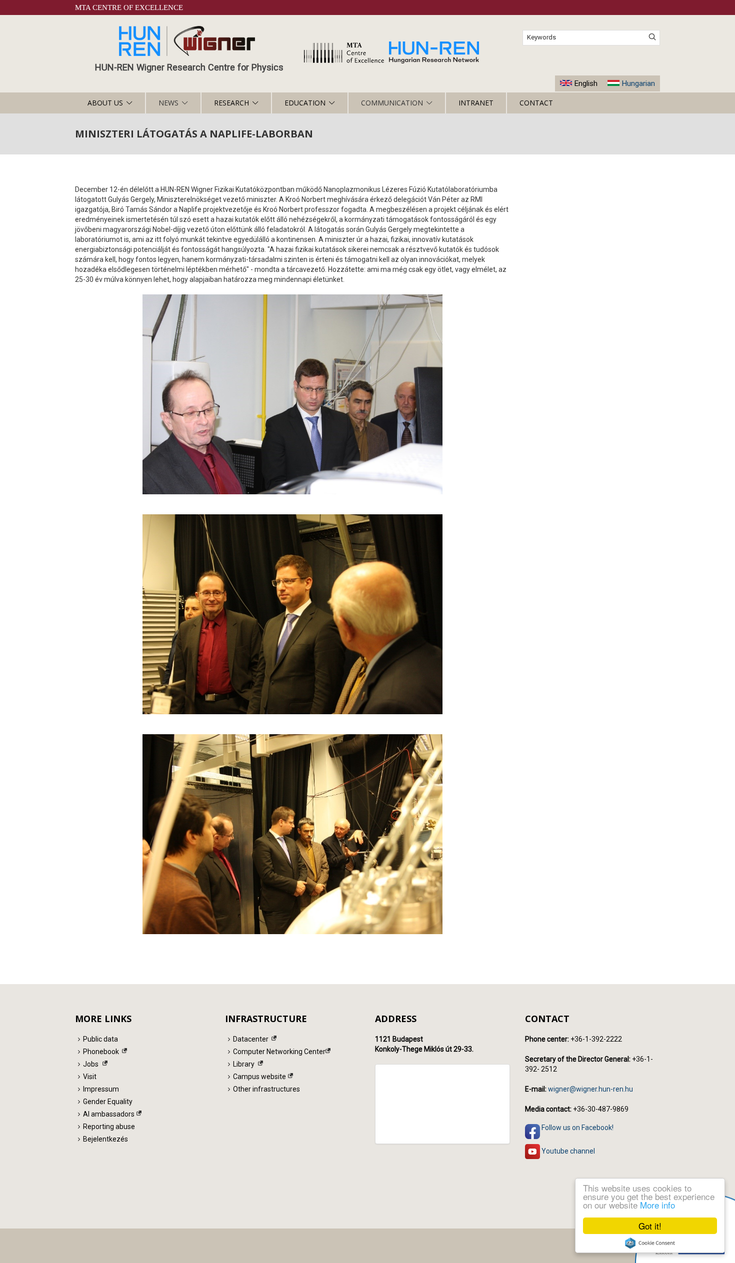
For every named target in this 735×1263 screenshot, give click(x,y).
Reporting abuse (109, 1127)
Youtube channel (567, 1151)
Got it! (650, 1226)
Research (231, 102)
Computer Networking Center (279, 1052)
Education (305, 102)
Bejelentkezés (105, 1139)
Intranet (476, 102)
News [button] (168, 102)
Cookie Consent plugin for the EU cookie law (650, 1243)
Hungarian (638, 83)
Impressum (101, 1089)
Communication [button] (392, 102)
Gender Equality (107, 1102)
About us (105, 102)
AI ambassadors (108, 1114)
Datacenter (250, 1039)
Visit (89, 1077)
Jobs (90, 1064)
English (586, 83)
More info (657, 1205)
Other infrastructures (266, 1089)
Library (243, 1064)
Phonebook (101, 1052)
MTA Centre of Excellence (129, 7)
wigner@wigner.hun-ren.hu (590, 1089)
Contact (536, 102)
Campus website (259, 1077)
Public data (100, 1039)
